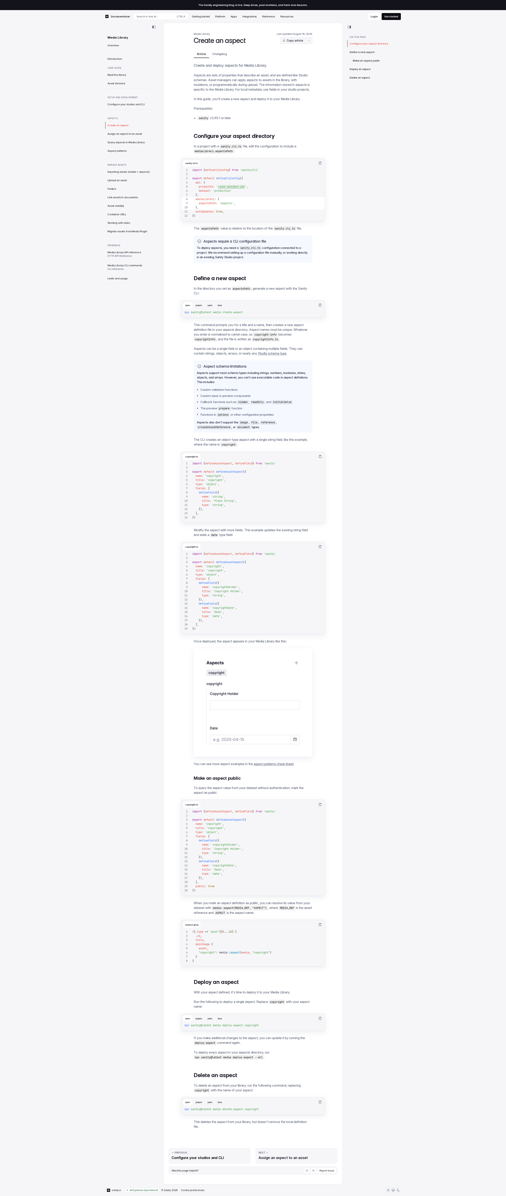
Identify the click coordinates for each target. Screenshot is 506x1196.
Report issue (326, 1170)
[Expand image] (253, 702)
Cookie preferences (193, 1190)
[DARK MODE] (398, 1190)
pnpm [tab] (199, 305)
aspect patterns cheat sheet (274, 764)
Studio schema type (272, 353)
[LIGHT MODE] (388, 1190)
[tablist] (248, 163)
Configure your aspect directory (369, 43)
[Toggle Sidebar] (154, 27)
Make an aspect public (366, 60)
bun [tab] (220, 305)
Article (201, 54)
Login (374, 16)
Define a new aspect (362, 52)
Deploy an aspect (360, 69)
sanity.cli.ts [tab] (191, 163)
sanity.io (116, 1190)
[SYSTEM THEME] (393, 1190)
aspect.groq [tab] (191, 924)
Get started (391, 16)
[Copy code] (320, 163)
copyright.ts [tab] (191, 456)
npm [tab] (187, 305)
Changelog (219, 54)
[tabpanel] (253, 194)
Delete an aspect (360, 77)
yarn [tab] (210, 305)
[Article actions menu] (309, 40)
